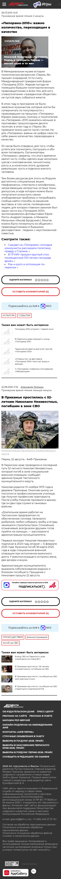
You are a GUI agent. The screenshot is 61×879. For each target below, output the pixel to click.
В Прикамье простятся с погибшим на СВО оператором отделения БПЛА (36, 687)
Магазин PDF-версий (16, 720)
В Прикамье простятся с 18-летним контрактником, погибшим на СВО (32, 667)
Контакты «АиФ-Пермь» (18, 732)
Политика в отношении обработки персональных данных (23, 829)
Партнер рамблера (29, 864)
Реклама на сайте (15, 715)
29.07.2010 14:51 (9, 12)
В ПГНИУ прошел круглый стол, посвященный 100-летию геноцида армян (28, 258)
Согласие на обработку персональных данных (29, 824)
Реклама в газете (40, 715)
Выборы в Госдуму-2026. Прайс (23, 740)
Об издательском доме (18, 711)
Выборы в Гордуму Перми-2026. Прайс (28, 752)
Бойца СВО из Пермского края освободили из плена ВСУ (30, 657)
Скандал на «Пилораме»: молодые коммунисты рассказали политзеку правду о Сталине (28, 248)
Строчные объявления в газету (23, 736)
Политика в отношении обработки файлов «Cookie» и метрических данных (27, 834)
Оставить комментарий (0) (30, 291)
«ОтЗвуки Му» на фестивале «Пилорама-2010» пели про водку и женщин (32, 361)
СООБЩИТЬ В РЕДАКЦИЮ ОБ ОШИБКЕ (26, 756)
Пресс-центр (45, 711)
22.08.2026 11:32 (9, 387)
